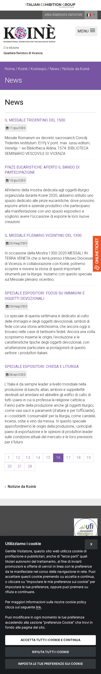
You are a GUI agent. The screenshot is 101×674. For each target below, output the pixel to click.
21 (20, 466)
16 (58, 457)
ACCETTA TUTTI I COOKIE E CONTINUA (50, 640)
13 (28, 457)
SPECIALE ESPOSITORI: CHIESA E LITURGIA (42, 366)
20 (10, 466)
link (38, 607)
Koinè (22, 69)
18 (78, 457)
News (54, 69)
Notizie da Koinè (22, 486)
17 (68, 457)
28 (30, 466)
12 (18, 457)
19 (88, 457)
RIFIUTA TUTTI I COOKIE (50, 652)
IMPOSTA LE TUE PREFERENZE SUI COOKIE (50, 664)
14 (38, 457)
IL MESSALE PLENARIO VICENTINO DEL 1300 (43, 235)
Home (10, 69)
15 (48, 457)
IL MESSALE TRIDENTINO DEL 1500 (35, 120)
